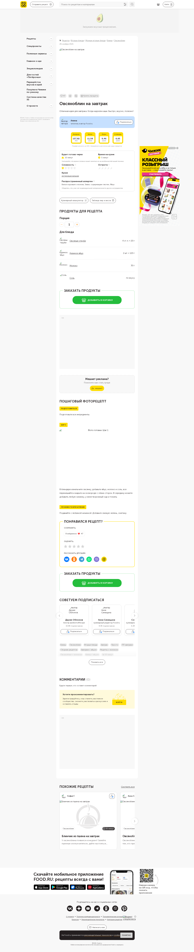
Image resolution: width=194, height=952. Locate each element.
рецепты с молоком (109, 650)
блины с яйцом (92, 655)
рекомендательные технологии (98, 935)
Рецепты (31, 38)
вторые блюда (90, 645)
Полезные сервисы (37, 53)
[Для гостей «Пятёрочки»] (51, 76)
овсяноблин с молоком (71, 655)
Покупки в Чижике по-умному (36, 90)
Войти (119, 702)
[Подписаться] (112, 796)
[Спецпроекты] (51, 46)
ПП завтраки (127, 645)
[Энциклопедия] (51, 68)
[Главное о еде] (51, 61)
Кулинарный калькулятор (72, 200)
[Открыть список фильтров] (125, 4)
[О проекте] (51, 105)
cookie (117, 935)
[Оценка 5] (83, 546)
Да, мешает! (96, 388)
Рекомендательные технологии (92, 919)
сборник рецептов (69, 650)
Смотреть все (128, 787)
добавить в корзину (100, 300)
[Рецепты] (51, 38)
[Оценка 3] (74, 546)
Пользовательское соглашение (114, 917)
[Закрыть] (135, 917)
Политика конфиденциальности (88, 917)
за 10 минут (107, 655)
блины (63, 645)
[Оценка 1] (65, 546)
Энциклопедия (35, 68)
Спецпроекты (34, 46)
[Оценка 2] (70, 546)
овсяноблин (75, 645)
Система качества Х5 (36, 98)
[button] (59, 615)
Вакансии (75, 919)
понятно (126, 935)
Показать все (97, 662)
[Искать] (132, 4)
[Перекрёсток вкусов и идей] (51, 83)
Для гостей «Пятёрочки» (34, 75)
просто (114, 645)
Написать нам (98, 927)
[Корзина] (158, 4)
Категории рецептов (114, 919)
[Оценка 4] (78, 546)
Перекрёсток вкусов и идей (34, 83)
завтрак (104, 645)
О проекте (32, 105)
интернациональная (70, 176)
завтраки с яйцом (89, 650)
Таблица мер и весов (101, 200)
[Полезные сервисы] (51, 53)
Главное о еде (34, 61)
